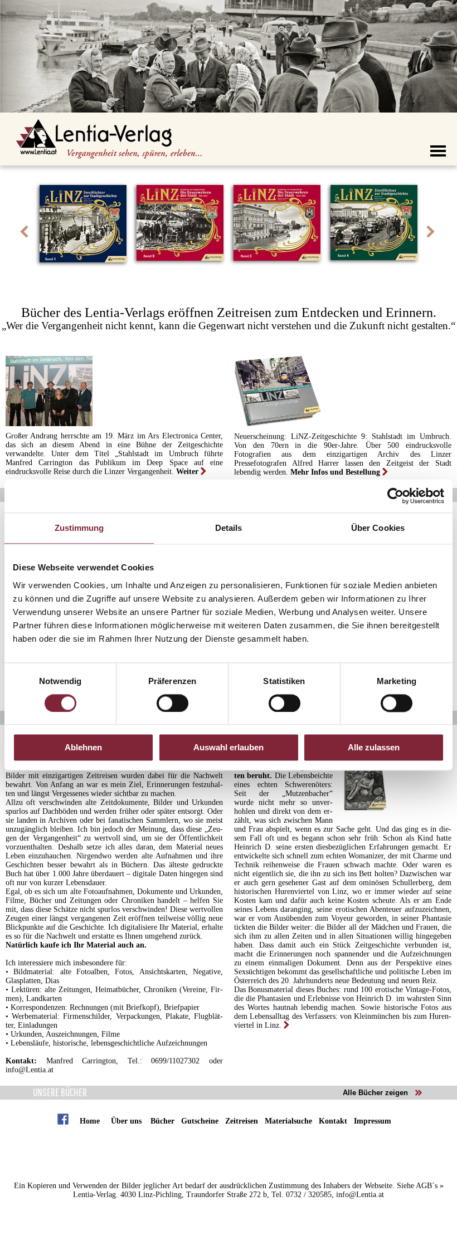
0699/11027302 (175, 1061)
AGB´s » (430, 1185)
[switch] (172, 703)
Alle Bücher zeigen (375, 1092)
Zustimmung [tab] (79, 528)
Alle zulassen (374, 748)
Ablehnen (83, 748)
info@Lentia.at (30, 1070)
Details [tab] (228, 528)
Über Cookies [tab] (378, 528)
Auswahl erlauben (228, 748)
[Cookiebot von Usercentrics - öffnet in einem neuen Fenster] (395, 495)
